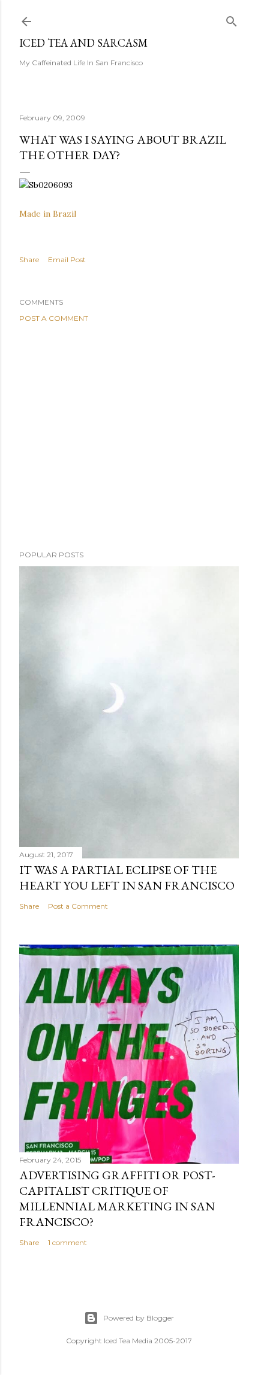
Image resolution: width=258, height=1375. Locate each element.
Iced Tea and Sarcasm (83, 43)
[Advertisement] (129, 436)
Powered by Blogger (138, 1317)
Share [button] (29, 259)
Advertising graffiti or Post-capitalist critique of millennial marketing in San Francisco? (117, 1198)
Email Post (67, 259)
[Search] (231, 19)
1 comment (67, 1242)
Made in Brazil (47, 213)
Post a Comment (53, 318)
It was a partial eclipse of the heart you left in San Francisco (127, 877)
